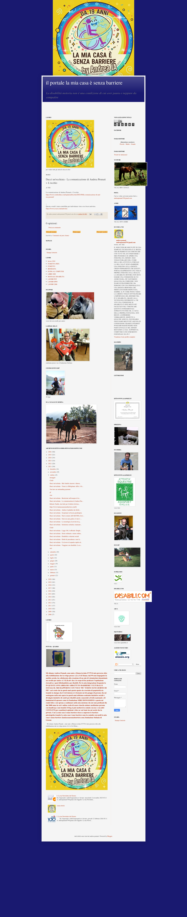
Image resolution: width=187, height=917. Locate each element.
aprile (52, 567)
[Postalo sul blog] (97, 214)
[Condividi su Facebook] (101, 214)
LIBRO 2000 (52, 274)
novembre (53, 472)
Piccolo (122, 144)
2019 (50, 582)
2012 (50, 603)
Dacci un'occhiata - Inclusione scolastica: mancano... (66, 525)
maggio (52, 564)
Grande (133, 144)
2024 (50, 458)
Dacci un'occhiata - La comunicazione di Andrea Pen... (66, 501)
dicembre (53, 469)
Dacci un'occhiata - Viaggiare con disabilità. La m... (66, 545)
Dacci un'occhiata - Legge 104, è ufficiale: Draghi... (65, 530)
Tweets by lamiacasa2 (120, 155)
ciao (51, 495)
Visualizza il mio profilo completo (124, 337)
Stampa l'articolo (52, 252)
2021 (50, 466)
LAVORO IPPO (52, 282)
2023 (50, 461)
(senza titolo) (61, 806)
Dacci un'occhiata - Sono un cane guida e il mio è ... (66, 519)
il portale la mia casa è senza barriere (84, 82)
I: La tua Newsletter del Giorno (66, 796)
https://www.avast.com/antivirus (56, 208)
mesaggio (52, 478)
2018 (50, 585)
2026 (50, 452)
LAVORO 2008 (52, 284)
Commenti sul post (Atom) (61, 235)
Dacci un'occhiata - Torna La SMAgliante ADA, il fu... (67, 486)
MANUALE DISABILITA (56, 277)
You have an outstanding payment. (60, 489)
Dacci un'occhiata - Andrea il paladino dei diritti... (65, 510)
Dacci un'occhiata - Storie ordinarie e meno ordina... (66, 533)
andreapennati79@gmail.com (123, 198)
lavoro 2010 (51, 261)
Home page (76, 232)
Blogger (109, 836)
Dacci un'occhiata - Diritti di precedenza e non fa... (65, 539)
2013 (50, 600)
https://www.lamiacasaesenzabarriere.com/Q (63, 507)
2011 (50, 606)
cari (51, 548)
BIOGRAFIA (52, 269)
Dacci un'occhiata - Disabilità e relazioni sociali (64, 536)
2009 (50, 612)
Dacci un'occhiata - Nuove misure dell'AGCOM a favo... (67, 516)
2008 (50, 614)
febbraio (53, 572)
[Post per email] (90, 214)
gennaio (52, 575)
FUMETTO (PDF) (53, 264)
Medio (128, 144)
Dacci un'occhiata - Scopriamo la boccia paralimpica (66, 513)
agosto (52, 555)
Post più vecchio (102, 232)
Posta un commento (55, 227)
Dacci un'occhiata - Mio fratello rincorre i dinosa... (65, 483)
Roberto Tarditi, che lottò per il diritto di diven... (65, 504)
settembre (53, 552)
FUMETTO (51, 266)
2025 (50, 455)
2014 (50, 597)
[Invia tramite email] (95, 214)
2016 (50, 591)
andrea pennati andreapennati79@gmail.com (125, 241)
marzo (52, 570)
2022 (50, 463)
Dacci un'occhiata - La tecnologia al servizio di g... (65, 522)
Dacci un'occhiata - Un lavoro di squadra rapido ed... (66, 542)
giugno (52, 561)
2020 (50, 579)
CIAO (51, 480)
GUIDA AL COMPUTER (56, 271)
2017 (50, 588)
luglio (52, 558)
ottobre (52, 475)
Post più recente (51, 232)
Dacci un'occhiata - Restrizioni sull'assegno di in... (65, 498)
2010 (50, 609)
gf (50, 492)
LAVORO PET (52, 279)
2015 (50, 594)
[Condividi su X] (99, 214)
